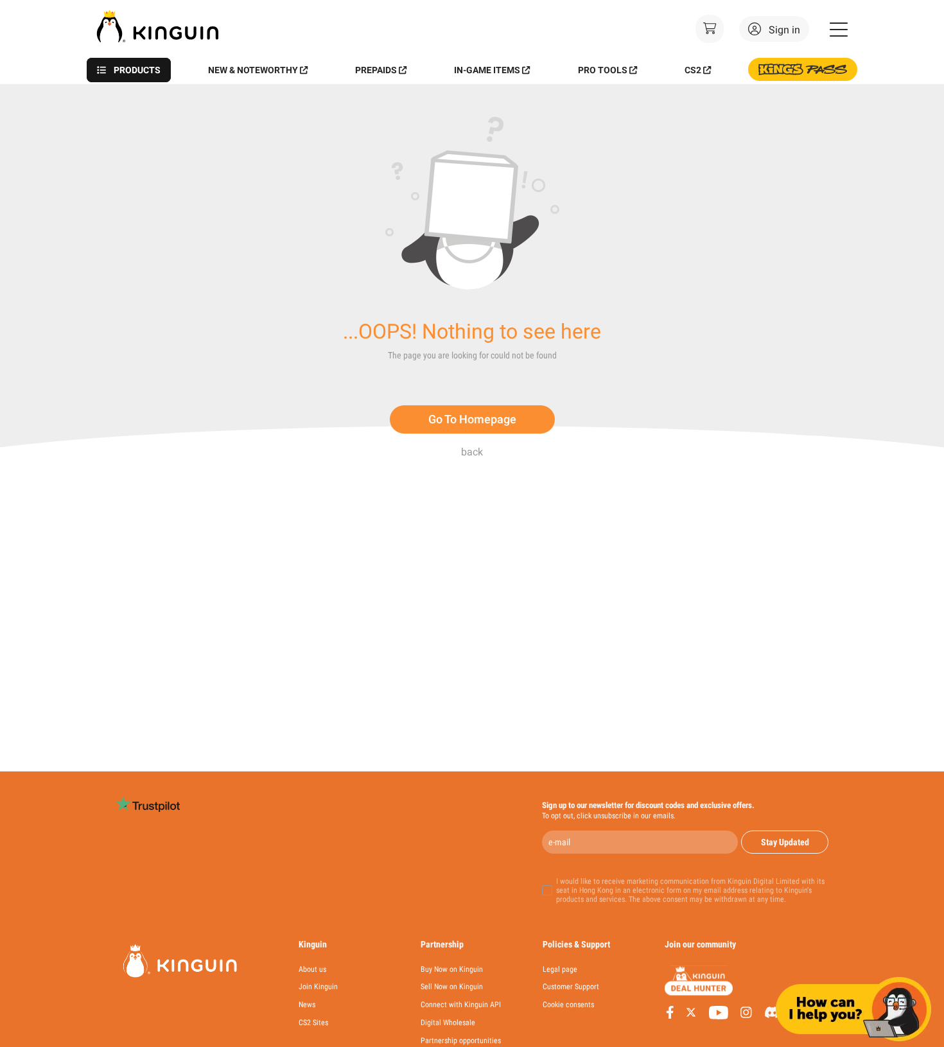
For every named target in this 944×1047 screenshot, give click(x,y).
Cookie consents (568, 1005)
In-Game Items (487, 70)
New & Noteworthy (253, 70)
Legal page (560, 969)
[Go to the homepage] (161, 47)
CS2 (693, 70)
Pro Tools (602, 70)
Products (137, 70)
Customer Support (571, 986)
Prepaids (376, 70)
